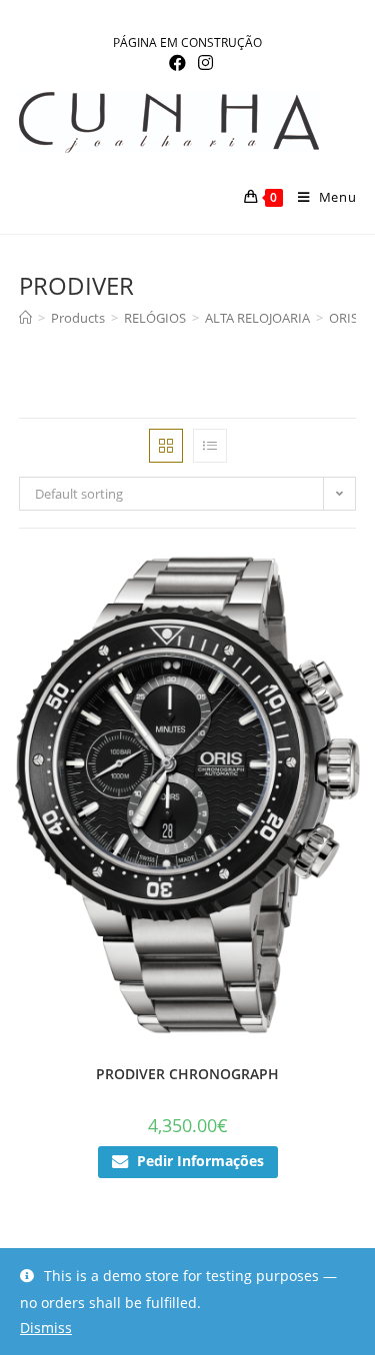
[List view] (210, 446)
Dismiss (46, 1327)
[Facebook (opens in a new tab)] (177, 63)
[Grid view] (166, 446)
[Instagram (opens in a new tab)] (202, 63)
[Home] (25, 318)
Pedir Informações (200, 1160)
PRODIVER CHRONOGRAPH (187, 1073)
